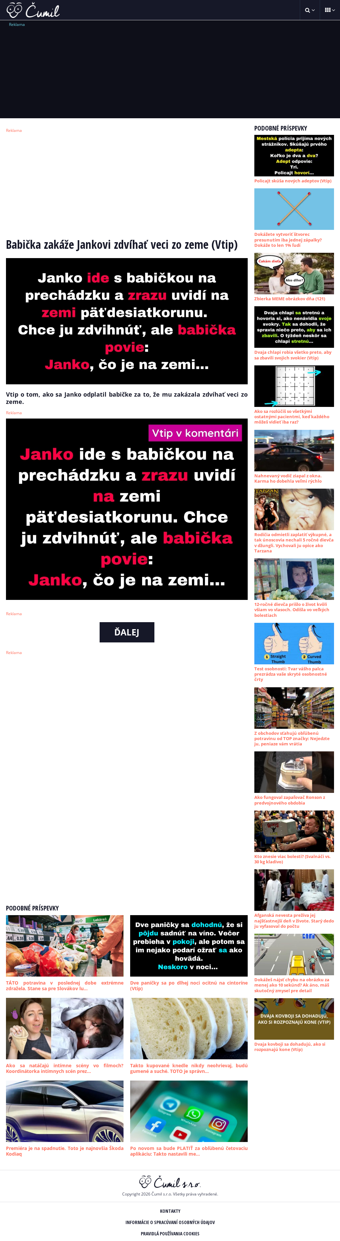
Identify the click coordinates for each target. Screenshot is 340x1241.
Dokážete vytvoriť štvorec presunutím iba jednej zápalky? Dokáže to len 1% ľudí (288, 239)
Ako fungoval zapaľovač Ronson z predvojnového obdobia (289, 800)
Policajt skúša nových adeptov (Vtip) (292, 181)
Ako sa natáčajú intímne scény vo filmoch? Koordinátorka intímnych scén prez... (65, 1068)
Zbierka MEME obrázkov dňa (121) (289, 299)
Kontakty (170, 1211)
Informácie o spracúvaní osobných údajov (170, 1222)
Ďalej (126, 632)
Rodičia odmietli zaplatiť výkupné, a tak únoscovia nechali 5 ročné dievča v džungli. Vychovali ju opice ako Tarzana (294, 542)
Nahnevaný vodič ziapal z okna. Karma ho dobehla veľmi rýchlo (288, 478)
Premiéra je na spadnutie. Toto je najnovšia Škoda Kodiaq (65, 1151)
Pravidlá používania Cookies (170, 1233)
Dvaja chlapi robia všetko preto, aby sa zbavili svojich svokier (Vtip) (292, 354)
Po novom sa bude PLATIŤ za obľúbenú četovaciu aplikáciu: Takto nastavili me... (189, 1151)
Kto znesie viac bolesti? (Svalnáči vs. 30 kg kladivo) (292, 859)
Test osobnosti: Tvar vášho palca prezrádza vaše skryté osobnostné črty (290, 674)
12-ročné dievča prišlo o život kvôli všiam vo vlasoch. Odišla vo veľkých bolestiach (291, 609)
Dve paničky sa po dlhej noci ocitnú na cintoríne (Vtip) (189, 986)
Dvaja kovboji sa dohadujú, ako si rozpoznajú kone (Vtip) (289, 1046)
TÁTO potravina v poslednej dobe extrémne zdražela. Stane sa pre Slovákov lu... (65, 986)
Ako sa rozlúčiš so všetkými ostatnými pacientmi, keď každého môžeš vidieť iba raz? (291, 416)
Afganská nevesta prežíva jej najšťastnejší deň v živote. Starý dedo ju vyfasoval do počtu (294, 920)
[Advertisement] (170, 70)
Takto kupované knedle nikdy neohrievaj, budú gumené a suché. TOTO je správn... (189, 1068)
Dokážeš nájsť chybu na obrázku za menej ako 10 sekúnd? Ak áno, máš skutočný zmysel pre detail (291, 985)
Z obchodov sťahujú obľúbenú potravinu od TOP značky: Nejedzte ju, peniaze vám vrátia (292, 738)
